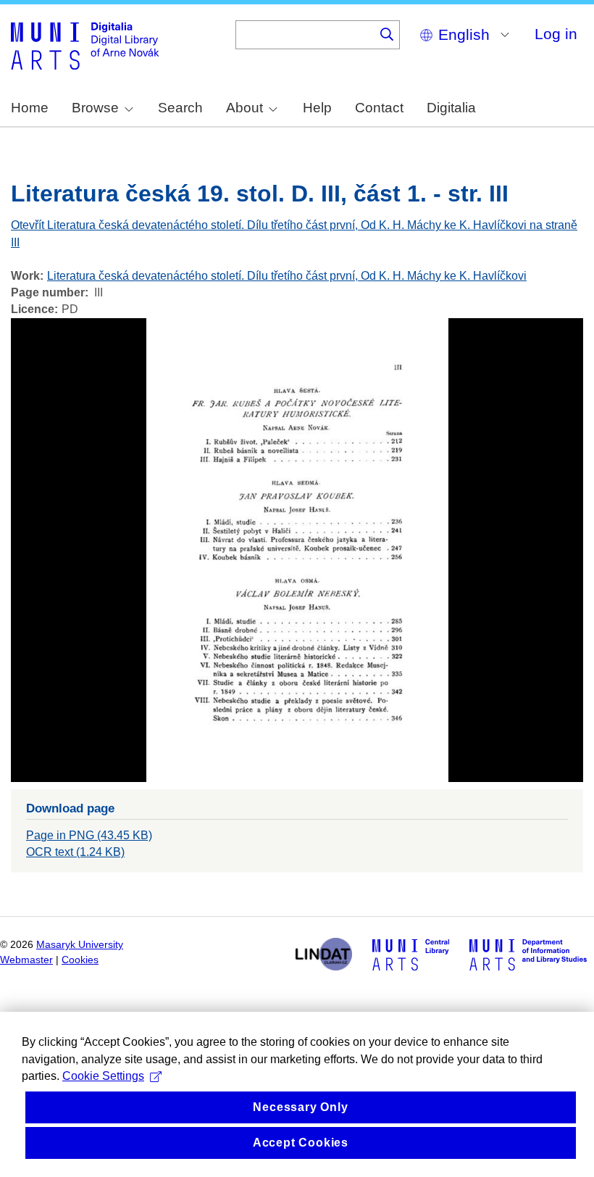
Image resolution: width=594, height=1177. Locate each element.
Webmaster (26, 960)
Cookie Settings (103, 1076)
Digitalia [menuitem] (451, 108)
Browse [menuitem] (95, 108)
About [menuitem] (244, 108)
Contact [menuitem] (379, 108)
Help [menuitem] (317, 108)
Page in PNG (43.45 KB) (89, 835)
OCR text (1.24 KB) (75, 852)
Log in (556, 33)
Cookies (80, 960)
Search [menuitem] (180, 108)
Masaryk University (79, 944)
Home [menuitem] (30, 108)
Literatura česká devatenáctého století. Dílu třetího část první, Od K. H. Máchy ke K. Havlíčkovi (287, 276)
